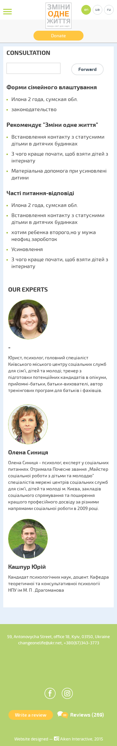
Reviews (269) (87, 715)
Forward (87, 69)
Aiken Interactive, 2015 (81, 739)
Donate (58, 36)
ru (109, 9)
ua (97, 9)
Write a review (30, 715)
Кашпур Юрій (27, 567)
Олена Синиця (28, 452)
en (86, 9)
